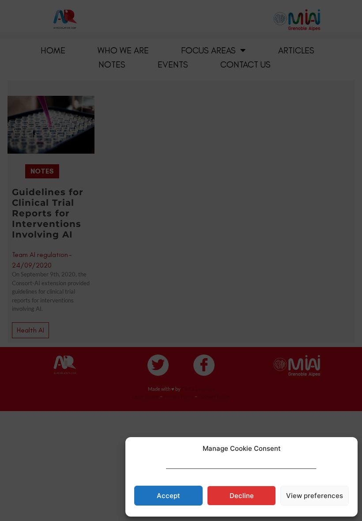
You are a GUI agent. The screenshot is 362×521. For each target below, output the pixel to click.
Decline (242, 495)
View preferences (314, 495)
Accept (168, 495)
